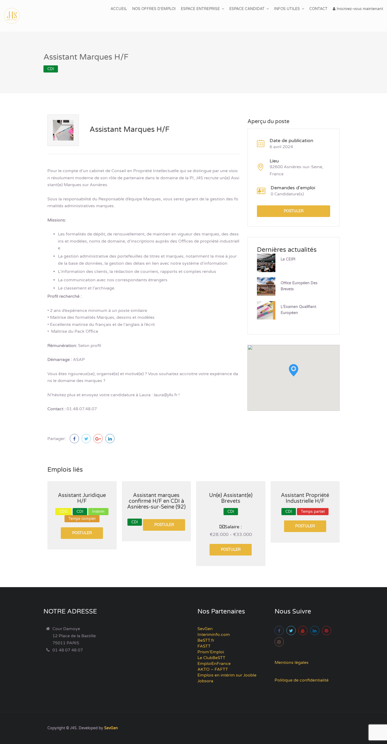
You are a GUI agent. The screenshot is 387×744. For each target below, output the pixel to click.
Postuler (294, 211)
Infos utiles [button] (287, 9)
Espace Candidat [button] (247, 9)
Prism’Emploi (210, 652)
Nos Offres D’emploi (154, 9)
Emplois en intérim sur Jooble (226, 675)
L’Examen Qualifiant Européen (298, 310)
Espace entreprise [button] (200, 9)
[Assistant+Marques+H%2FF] (86, 438)
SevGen (205, 628)
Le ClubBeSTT (211, 657)
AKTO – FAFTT (212, 669)
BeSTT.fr (205, 640)
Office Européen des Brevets (299, 286)
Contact (318, 9)
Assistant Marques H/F (130, 129)
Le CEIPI (288, 259)
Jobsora (205, 681)
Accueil (119, 9)
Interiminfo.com (213, 634)
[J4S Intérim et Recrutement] (16, 16)
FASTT (204, 646)
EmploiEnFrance (214, 663)
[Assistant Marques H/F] (74, 438)
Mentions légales (292, 662)
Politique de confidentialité (302, 680)
